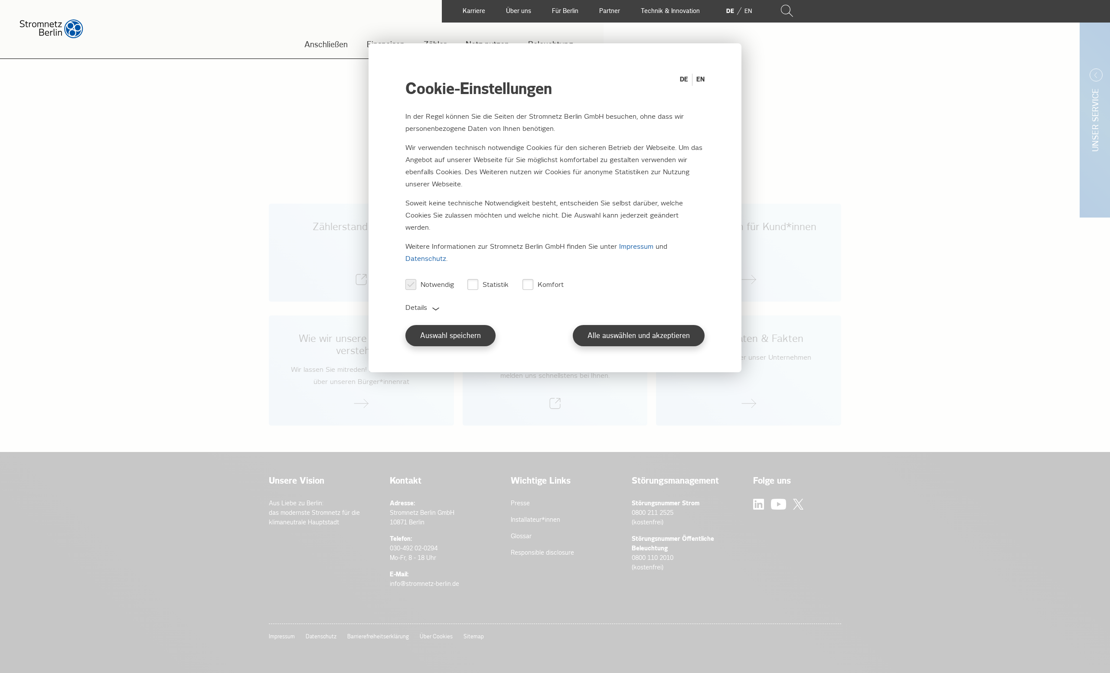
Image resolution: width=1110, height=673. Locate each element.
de (730, 11)
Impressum (282, 637)
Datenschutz (321, 637)
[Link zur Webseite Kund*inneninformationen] (748, 253)
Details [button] (416, 308)
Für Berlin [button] (565, 11)
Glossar (521, 536)
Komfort (551, 285)
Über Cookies (436, 637)
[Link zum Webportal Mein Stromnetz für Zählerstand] (361, 253)
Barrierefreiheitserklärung (378, 637)
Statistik (496, 285)
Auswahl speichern (450, 336)
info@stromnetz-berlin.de (424, 584)
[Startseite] (51, 36)
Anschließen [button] (326, 44)
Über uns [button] (518, 11)
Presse (520, 503)
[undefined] (361, 370)
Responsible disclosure (542, 552)
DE (684, 79)
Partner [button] (609, 11)
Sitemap (474, 637)
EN (700, 79)
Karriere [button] (474, 11)
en (748, 11)
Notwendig (437, 285)
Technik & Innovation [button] (670, 11)
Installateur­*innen (535, 519)
